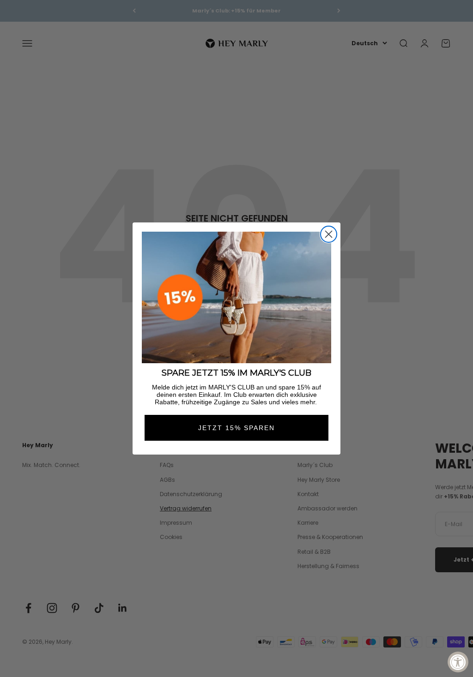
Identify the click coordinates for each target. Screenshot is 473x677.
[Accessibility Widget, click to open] (458, 662)
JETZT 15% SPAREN (236, 427)
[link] (236, 297)
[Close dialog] (329, 234)
